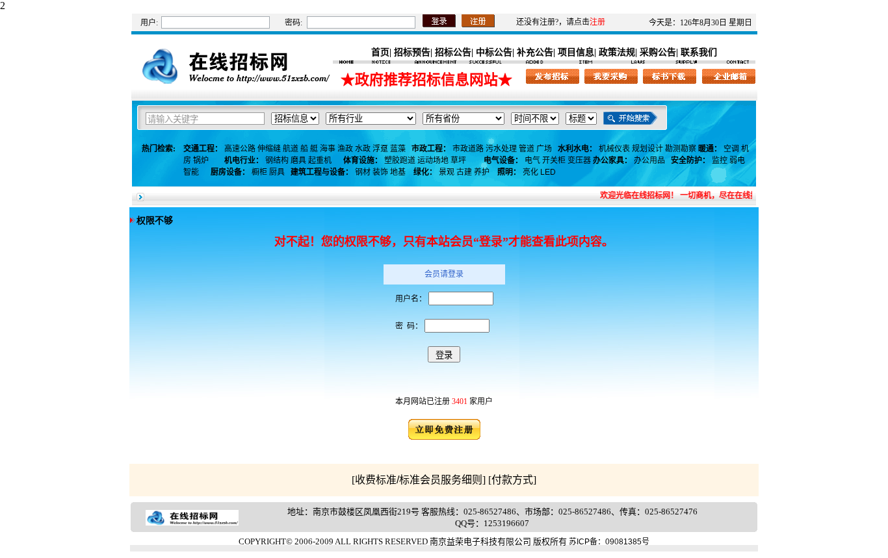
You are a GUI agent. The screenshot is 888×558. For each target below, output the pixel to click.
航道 (290, 148)
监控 (719, 160)
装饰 (380, 172)
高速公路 (239, 148)
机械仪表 (614, 148)
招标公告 (453, 52)
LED (548, 172)
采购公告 (658, 52)
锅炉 (201, 160)
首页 (380, 52)
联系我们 (699, 52)
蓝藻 (398, 148)
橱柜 (259, 172)
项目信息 (576, 52)
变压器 (579, 160)
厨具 (277, 172)
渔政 (345, 148)
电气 (532, 160)
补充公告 (535, 52)
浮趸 (380, 148)
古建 (464, 172)
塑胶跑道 (399, 160)
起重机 (320, 160)
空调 (731, 148)
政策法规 (617, 52)
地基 (398, 172)
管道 (526, 148)
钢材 (363, 172)
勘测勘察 (680, 148)
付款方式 (512, 479)
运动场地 (433, 160)
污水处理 (501, 148)
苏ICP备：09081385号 (609, 541)
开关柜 (554, 160)
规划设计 (647, 148)
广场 (544, 148)
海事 (327, 148)
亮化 (530, 172)
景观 (446, 172)
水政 (363, 148)
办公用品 (649, 160)
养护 (482, 172)
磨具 (298, 160)
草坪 (458, 160)
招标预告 (412, 52)
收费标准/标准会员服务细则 (418, 479)
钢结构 (277, 160)
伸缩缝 (269, 148)
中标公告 (494, 52)
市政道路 (468, 148)
